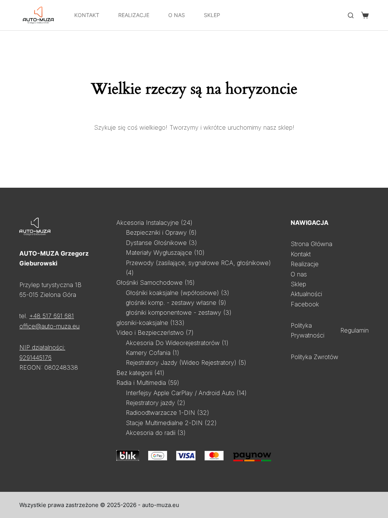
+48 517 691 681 (51, 316)
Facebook (305, 304)
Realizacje (133, 15)
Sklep (212, 15)
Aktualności (306, 294)
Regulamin (354, 330)
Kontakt (86, 15)
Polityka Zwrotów (314, 357)
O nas (299, 274)
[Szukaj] (351, 15)
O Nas (176, 15)
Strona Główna (311, 244)
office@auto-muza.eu (49, 326)
